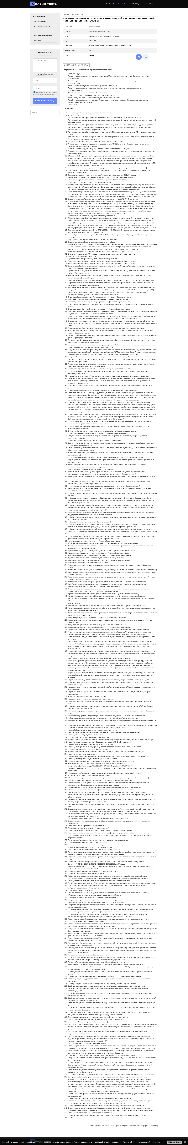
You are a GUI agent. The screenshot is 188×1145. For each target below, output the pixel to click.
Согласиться (174, 1142)
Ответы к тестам (40, 22)
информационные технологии (99, 31)
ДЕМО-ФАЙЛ (83, 65)
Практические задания (43, 35)
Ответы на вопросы (42, 26)
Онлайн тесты (45, 4)
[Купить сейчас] (139, 57)
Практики (37, 40)
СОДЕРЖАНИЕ (70, 65)
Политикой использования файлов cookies (141, 1142)
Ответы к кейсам (40, 31)
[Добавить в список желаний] (146, 57)
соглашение (47, 92)
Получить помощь (45, 101)
